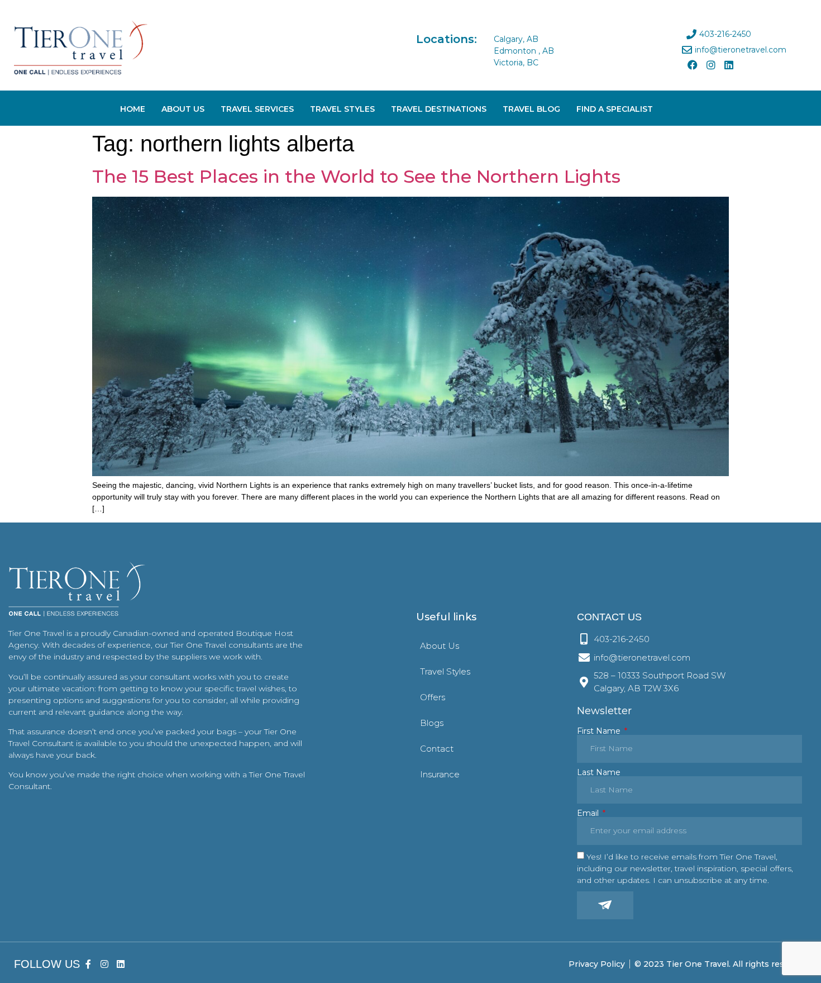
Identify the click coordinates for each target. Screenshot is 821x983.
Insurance (440, 774)
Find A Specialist (614, 109)
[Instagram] (710, 65)
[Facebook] (692, 65)
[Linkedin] (729, 65)
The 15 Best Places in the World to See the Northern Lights (359, 176)
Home (132, 109)
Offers (432, 697)
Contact (437, 748)
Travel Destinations (438, 109)
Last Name (598, 772)
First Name (600, 731)
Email (589, 813)
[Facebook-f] (88, 964)
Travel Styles (342, 109)
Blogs (431, 723)
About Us (182, 109)
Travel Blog (531, 109)
